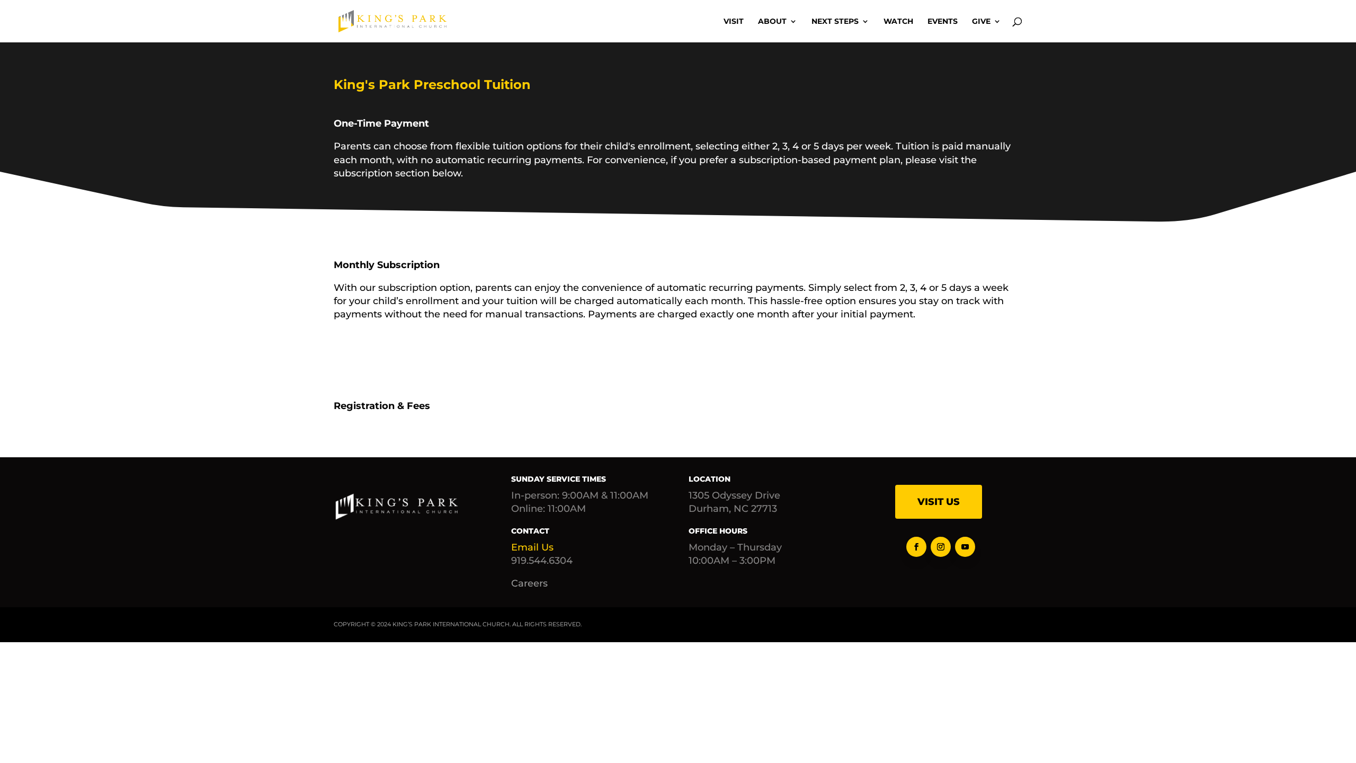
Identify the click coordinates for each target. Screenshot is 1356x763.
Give (981, 21)
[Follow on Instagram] (941, 547)
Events (942, 21)
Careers (529, 583)
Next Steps (835, 21)
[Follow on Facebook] (916, 547)
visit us (938, 502)
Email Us (532, 547)
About (772, 21)
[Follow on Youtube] (965, 547)
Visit (734, 21)
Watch (898, 21)
